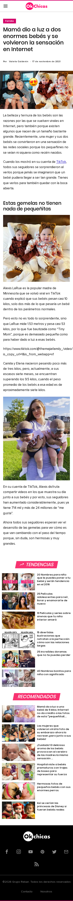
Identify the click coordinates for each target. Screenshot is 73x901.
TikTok (61, 162)
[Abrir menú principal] (5, 6)
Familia (9, 21)
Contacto (27, 891)
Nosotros (46, 891)
